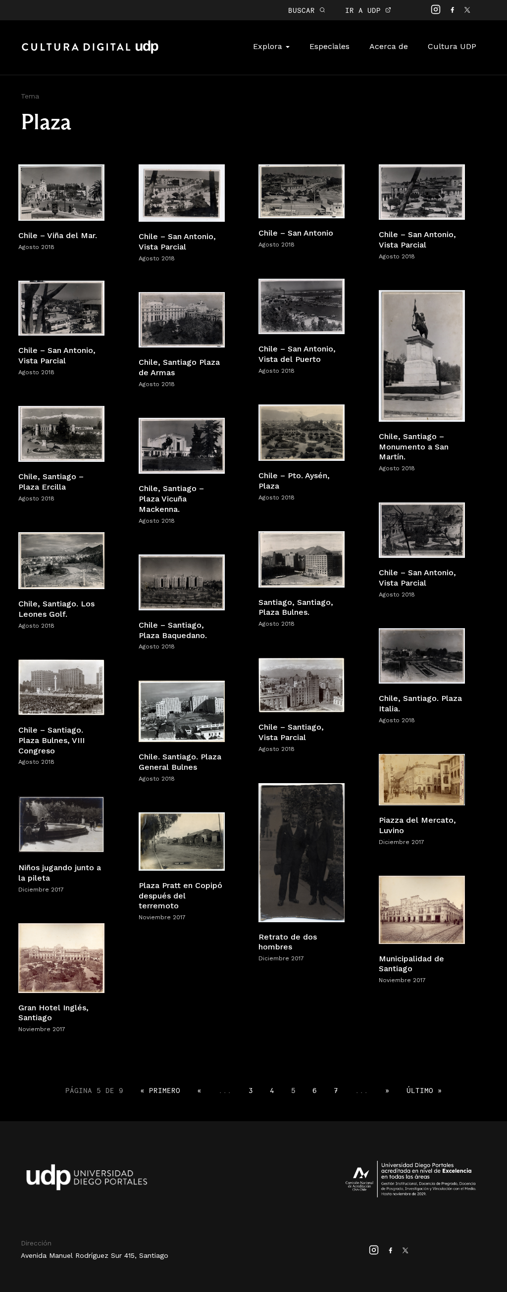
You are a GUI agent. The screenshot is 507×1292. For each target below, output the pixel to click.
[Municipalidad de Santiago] (422, 909)
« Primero (160, 1090)
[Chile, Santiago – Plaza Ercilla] (61, 433)
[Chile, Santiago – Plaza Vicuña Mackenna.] (182, 445)
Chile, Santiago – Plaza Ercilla (51, 482)
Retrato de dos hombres (287, 942)
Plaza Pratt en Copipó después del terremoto (180, 896)
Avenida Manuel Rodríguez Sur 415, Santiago (94, 1255)
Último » (424, 1090)
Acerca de (388, 46)
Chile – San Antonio (295, 233)
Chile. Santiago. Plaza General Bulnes (180, 762)
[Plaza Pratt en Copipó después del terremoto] (182, 840)
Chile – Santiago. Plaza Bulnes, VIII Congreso (51, 740)
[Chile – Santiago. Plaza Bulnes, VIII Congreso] (61, 687)
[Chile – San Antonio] (301, 191)
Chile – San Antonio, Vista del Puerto (297, 354)
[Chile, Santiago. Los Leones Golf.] (61, 560)
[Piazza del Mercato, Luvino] (422, 779)
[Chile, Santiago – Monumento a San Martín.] (422, 355)
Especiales (329, 46)
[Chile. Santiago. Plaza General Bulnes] (182, 710)
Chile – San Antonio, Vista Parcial (177, 241)
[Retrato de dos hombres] (301, 851)
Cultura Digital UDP (90, 52)
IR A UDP (365, 10)
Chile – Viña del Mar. (57, 235)
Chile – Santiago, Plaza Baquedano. (173, 630)
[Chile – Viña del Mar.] (61, 192)
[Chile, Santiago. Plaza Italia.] (422, 655)
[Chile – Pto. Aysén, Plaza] (301, 432)
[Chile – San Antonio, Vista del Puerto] (301, 305)
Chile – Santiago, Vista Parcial (291, 732)
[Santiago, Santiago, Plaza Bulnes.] (301, 558)
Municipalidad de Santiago (411, 964)
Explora (269, 46)
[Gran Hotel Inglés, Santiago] (61, 957)
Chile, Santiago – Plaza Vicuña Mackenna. (171, 499)
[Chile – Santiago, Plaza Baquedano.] (182, 582)
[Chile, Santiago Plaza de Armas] (182, 319)
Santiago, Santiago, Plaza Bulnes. (295, 607)
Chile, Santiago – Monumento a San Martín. (414, 447)
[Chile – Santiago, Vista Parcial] (301, 684)
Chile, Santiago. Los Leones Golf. (56, 609)
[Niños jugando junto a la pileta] (61, 824)
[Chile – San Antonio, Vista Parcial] (182, 192)
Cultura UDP (452, 46)
